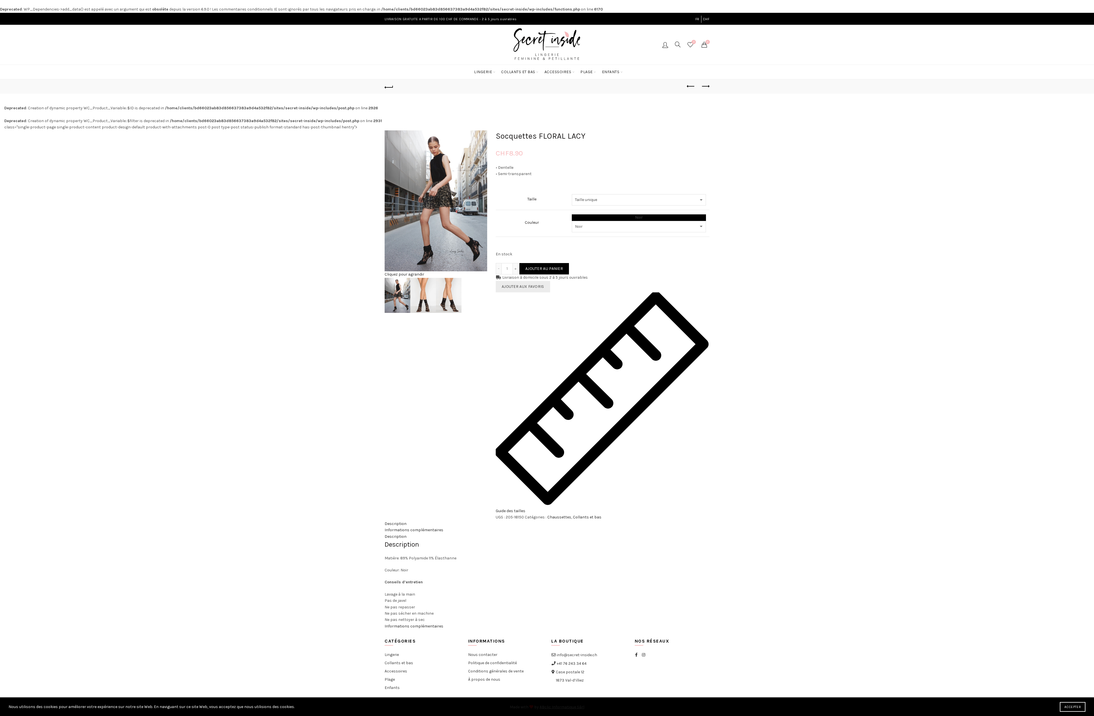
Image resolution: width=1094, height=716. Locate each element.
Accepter (1072, 707)
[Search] (677, 44)
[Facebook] (636, 655)
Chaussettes (559, 517)
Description (396, 523)
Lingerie (483, 71)
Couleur (532, 222)
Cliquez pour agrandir (404, 274)
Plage (586, 71)
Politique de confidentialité (492, 662)
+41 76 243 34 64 (571, 663)
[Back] (389, 86)
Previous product (691, 86)
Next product (705, 86)
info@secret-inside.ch (576, 655)
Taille (531, 199)
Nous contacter (482, 654)
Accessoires (558, 71)
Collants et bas (518, 71)
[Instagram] (644, 655)
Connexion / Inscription (665, 44)
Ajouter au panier (544, 268)
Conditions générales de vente (496, 671)
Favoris (694, 42)
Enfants (611, 71)
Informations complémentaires (414, 530)
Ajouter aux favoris (523, 286)
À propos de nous (484, 679)
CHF (706, 19)
